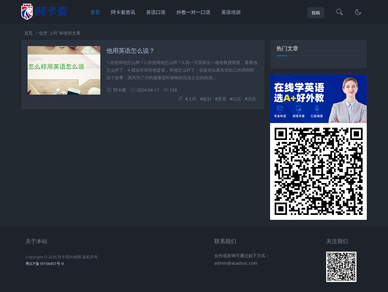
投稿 (316, 12)
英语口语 (156, 12)
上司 (192, 99)
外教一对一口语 (193, 12)
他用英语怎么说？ (130, 50)
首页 (95, 12)
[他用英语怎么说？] (64, 70)
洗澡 (251, 99)
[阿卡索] (44, 18)
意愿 (222, 99)
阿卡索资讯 (123, 12)
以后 (236, 99)
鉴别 (207, 99)
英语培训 (231, 12)
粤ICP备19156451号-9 (44, 263)
